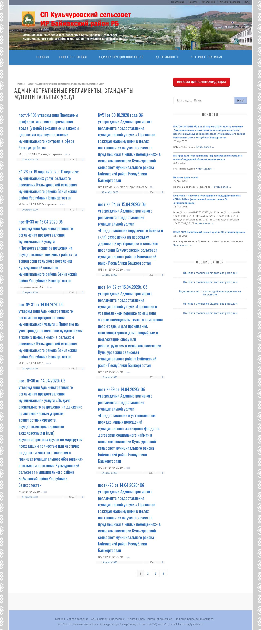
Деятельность (167, 57)
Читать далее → (205, 146)
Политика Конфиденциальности (194, 619)
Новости (193, 2)
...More (66, 154)
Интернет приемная (230, 2)
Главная (42, 57)
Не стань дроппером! (185, 177)
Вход (247, 2)
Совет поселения (73, 57)
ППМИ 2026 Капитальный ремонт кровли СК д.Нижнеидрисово (209, 231)
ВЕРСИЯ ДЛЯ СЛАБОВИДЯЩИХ (201, 82)
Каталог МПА (208, 2)
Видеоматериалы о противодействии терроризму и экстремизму (210, 293)
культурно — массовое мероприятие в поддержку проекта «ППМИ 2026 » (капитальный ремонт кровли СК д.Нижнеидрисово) (207, 199)
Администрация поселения (121, 57)
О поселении (178, 2)
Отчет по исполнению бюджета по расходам (210, 273)
